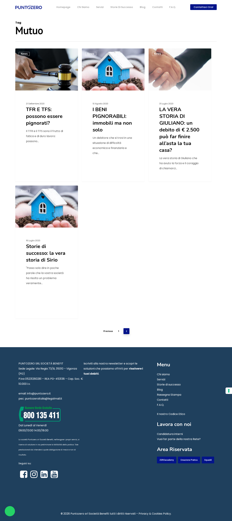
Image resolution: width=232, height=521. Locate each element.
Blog (160, 390)
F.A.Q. (160, 405)
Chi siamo (163, 374)
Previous (108, 331)
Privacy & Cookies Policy (155, 514)
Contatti (162, 400)
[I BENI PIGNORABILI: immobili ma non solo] (113, 114)
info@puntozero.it (39, 393)
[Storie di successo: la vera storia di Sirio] (46, 252)
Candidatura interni (170, 434)
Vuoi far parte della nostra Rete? (179, 439)
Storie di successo (169, 384)
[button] (10, 511)
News (24, 53)
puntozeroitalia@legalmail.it (43, 399)
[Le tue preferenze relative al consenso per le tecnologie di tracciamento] (229, 390)
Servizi (161, 379)
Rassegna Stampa (169, 395)
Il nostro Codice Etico (171, 414)
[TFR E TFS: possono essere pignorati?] (46, 114)
